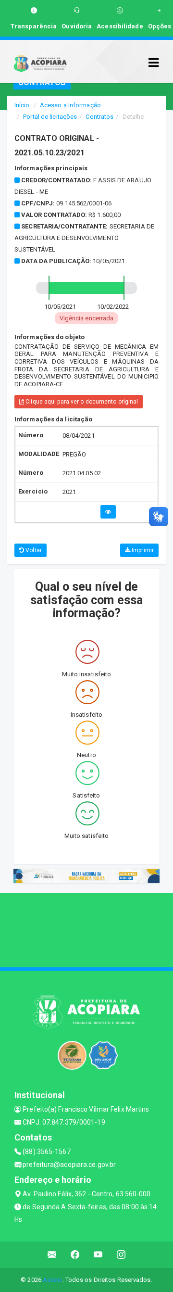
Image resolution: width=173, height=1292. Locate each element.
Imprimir (142, 550)
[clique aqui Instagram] (121, 1254)
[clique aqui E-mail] (52, 1254)
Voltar (33, 550)
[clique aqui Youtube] (98, 1254)
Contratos (99, 116)
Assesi (52, 1279)
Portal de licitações (50, 116)
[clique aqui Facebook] (75, 1254)
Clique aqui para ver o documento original (81, 401)
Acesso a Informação (70, 105)
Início (22, 105)
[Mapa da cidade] (86, 929)
